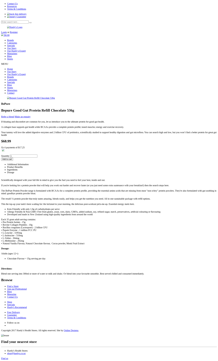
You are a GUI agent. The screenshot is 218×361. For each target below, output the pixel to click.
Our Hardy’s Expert (16, 51)
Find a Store (13, 286)
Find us (4, 358)
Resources (12, 6)
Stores (10, 59)
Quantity (5, 156)
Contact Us (12, 3)
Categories (12, 43)
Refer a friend (7, 116)
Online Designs (71, 330)
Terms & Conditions (16, 9)
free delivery (20, 14)
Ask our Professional (17, 289)
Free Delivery (13, 312)
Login (4, 32)
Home (10, 69)
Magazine (11, 294)
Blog (9, 56)
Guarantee (21, 16)
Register (14, 32)
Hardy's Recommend (17, 307)
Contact (10, 93)
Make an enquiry (23, 116)
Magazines (12, 53)
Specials (11, 45)
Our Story (11, 48)
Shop (9, 302)
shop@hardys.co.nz (16, 353)
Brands (10, 40)
